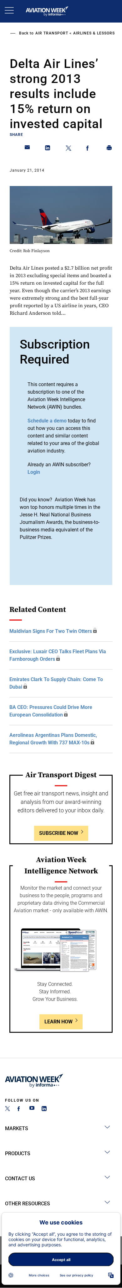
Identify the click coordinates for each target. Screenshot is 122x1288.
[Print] (109, 149)
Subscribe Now (58, 833)
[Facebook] (19, 1109)
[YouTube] (31, 1109)
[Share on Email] (27, 149)
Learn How (58, 1022)
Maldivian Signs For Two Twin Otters (50, 631)
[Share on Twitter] (68, 149)
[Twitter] (7, 1109)
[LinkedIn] (44, 1109)
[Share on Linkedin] (48, 149)
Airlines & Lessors (94, 33)
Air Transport (51, 33)
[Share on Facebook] (89, 149)
